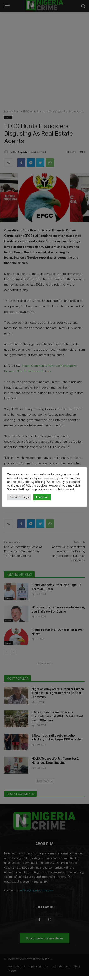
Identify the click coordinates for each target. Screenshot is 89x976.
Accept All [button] (42, 497)
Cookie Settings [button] (19, 497)
